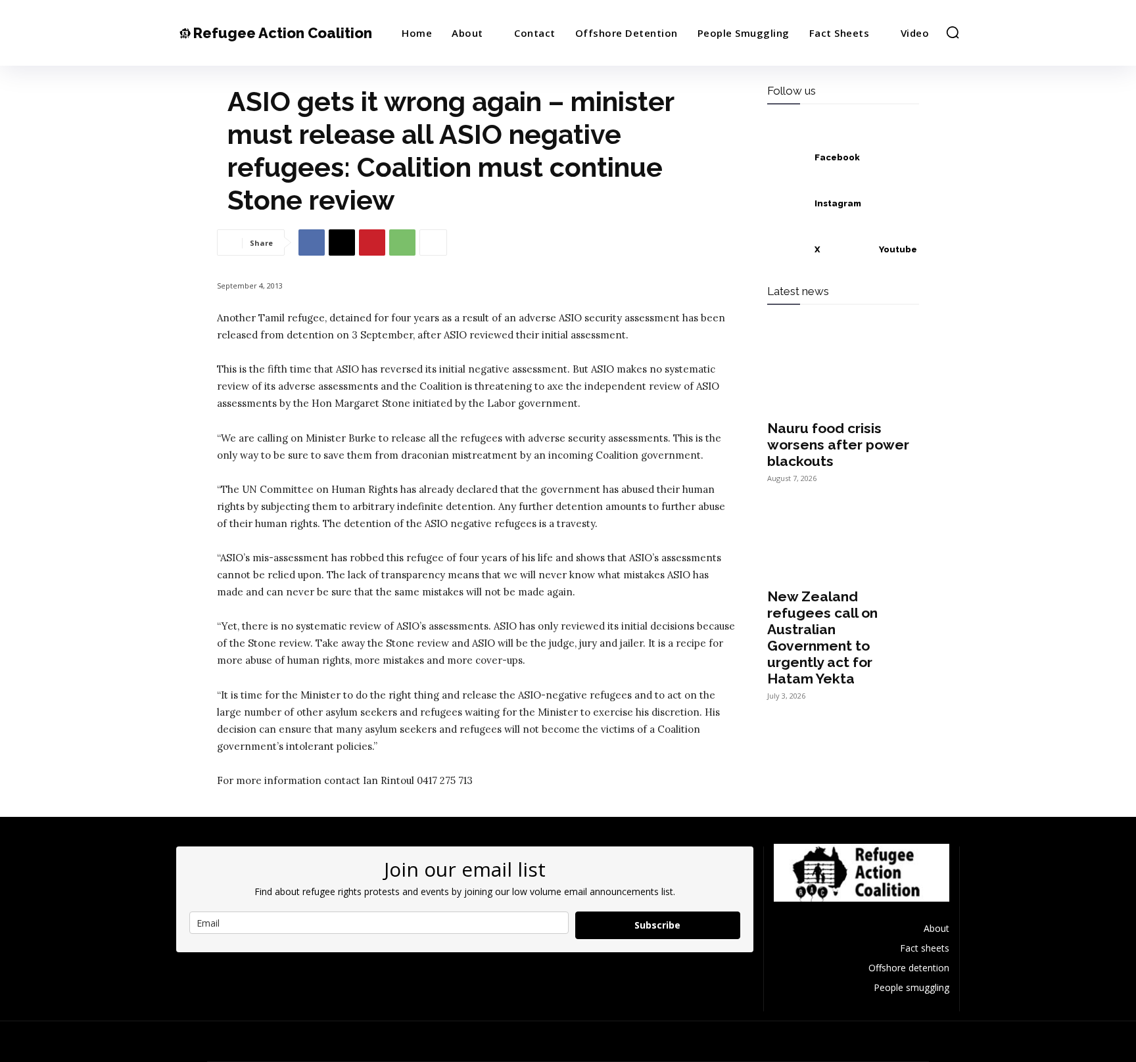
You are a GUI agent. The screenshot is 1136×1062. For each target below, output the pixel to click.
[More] (433, 242)
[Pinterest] (372, 242)
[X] (342, 242)
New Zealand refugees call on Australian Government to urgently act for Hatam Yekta (822, 637)
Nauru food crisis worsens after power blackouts (838, 444)
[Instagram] (787, 203)
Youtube (898, 249)
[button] (952, 32)
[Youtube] (851, 249)
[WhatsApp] (402, 242)
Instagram (838, 203)
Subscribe (657, 925)
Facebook (837, 157)
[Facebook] (311, 242)
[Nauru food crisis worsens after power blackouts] (843, 373)
